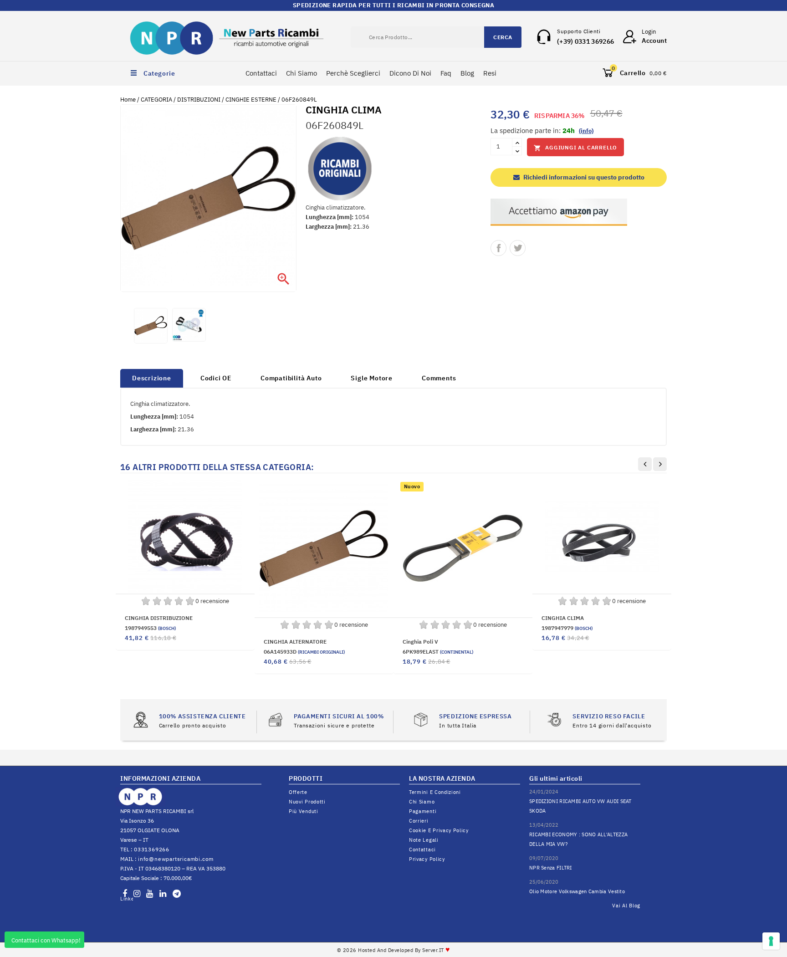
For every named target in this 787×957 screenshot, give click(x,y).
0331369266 (151, 849)
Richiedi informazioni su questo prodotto (583, 177)
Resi (489, 73)
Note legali (424, 840)
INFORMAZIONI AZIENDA (160, 778)
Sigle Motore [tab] (372, 378)
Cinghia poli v (420, 641)
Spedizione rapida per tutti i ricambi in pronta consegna (393, 5)
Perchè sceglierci (353, 73)
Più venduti (303, 811)
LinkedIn (126, 899)
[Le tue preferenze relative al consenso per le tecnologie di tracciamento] (771, 941)
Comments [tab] (439, 378)
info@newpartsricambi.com (176, 858)
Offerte (298, 792)
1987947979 (567, 627)
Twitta (517, 248)
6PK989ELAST (438, 651)
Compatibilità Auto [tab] (291, 378)
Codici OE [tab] (215, 378)
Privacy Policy (427, 859)
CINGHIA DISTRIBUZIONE (159, 617)
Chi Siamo (301, 73)
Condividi (498, 248)
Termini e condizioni (435, 792)
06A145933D (304, 651)
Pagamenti (422, 811)
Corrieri (419, 821)
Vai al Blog (626, 905)
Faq (445, 73)
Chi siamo (421, 801)
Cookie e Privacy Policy (439, 830)
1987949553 (150, 627)
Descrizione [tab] (151, 378)
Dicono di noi (410, 73)
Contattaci (261, 73)
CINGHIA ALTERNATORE (295, 641)
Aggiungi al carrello (575, 148)
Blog (467, 73)
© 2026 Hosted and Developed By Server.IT (393, 950)
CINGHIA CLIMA (563, 617)
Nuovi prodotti (307, 801)
